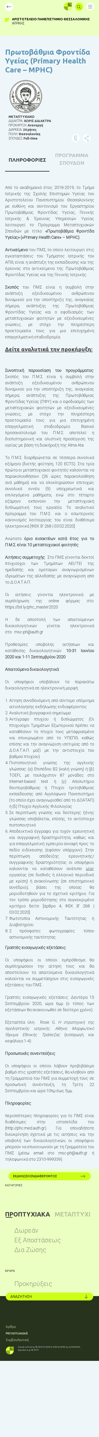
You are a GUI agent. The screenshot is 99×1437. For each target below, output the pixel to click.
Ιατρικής (18, 23)
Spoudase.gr (24, 1350)
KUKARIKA (74, 1347)
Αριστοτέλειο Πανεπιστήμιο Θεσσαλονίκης (51, 19)
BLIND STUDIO (43, 1347)
